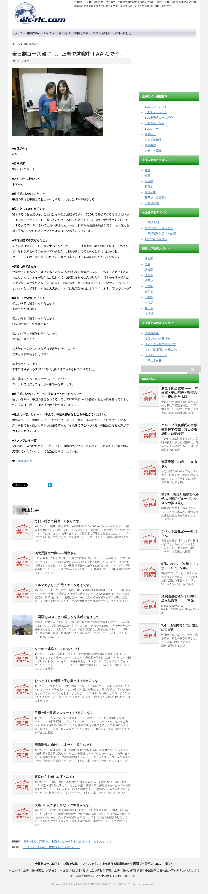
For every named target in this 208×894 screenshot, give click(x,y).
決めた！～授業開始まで (160, 344)
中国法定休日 (153, 360)
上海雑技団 (152, 203)
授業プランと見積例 (157, 338)
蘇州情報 (64, 33)
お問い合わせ (122, 33)
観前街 (149, 291)
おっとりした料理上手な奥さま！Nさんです (67, 681)
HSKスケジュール (156, 355)
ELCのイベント (154, 123)
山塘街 (149, 297)
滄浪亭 (149, 275)
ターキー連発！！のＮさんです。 (59, 649)
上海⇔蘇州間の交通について (163, 349)
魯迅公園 (150, 192)
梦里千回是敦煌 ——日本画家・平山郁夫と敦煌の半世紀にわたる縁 (179, 392)
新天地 (149, 186)
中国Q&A (33, 33)
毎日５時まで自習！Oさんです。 (58, 521)
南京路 (149, 181)
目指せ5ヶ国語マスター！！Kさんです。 (64, 713)
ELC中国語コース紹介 (159, 117)
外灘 (147, 170)
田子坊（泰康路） (156, 197)
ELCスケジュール (156, 112)
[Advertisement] (169, 63)
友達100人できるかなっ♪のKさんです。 (64, 805)
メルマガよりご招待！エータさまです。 (64, 585)
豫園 (147, 175)
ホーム (18, 33)
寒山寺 (149, 308)
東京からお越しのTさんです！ (57, 776)
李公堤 (149, 302)
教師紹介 (150, 134)
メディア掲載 (153, 150)
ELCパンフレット (156, 106)
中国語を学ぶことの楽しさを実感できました (67, 617)
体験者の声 (25, 461)
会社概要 (150, 145)
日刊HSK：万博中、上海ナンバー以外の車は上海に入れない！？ (67, 841)
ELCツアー (152, 128)
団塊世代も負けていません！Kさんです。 (65, 744)
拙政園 (149, 258)
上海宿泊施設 (153, 139)
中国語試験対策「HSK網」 (162, 233)
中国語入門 (152, 222)
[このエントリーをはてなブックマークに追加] (50, 485)
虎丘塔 (149, 313)
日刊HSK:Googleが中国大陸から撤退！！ (51, 847)
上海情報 (48, 33)
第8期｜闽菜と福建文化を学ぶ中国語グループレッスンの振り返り (180, 499)
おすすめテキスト (156, 239)
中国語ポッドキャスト (159, 228)
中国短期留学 (101, 33)
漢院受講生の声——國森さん (56, 553)
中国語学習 (81, 33)
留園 (147, 264)
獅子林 (149, 280)
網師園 (149, 269)
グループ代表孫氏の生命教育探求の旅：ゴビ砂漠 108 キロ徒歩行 (179, 429)
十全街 (149, 286)
